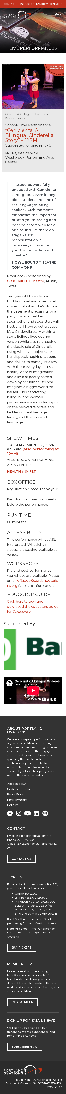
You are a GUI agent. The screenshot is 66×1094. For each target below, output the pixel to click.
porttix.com (32, 893)
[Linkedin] (36, 813)
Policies (13, 805)
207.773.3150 (25, 839)
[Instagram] (19, 813)
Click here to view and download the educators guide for (32, 606)
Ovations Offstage (18, 114)
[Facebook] (10, 813)
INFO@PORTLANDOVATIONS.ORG (41, 3)
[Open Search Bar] (43, 14)
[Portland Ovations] (17, 14)
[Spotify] (45, 813)
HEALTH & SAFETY (22, 471)
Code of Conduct (20, 789)
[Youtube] (27, 813)
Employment (17, 799)
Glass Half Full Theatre (25, 281)
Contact (10, 3)
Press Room (16, 794)
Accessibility (16, 784)
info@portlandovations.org (33, 835)
